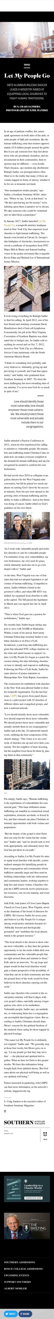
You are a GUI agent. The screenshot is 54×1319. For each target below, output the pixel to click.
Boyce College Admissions (23, 1268)
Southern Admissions (19, 1262)
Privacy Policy (9, 1306)
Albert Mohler (15, 1288)
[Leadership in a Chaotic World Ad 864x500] (27, 1201)
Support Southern (17, 1281)
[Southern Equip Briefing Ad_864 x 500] (27, 1238)
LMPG (13, 695)
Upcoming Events (16, 1275)
